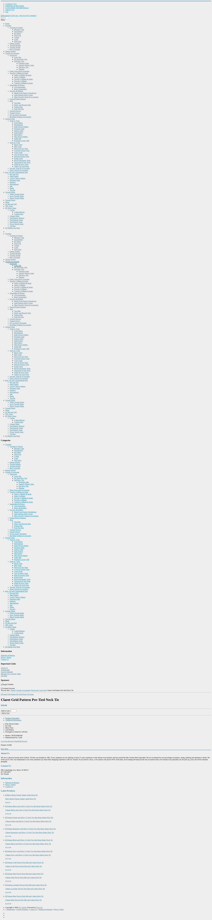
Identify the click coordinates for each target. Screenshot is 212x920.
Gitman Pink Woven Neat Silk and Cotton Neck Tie (23, 877)
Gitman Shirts (14, 216)
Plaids (12, 188)
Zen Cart (39, 907)
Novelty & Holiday (16, 91)
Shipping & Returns (8, 655)
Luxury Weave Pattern (17, 178)
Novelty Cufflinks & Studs (23, 79)
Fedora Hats (18, 107)
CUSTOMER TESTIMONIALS (17, 8)
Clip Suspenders (20, 87)
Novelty (12, 190)
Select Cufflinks (19, 77)
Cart (6, 12)
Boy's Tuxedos (15, 49)
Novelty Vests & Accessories (20, 168)
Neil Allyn (17, 41)
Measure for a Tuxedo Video (11, 674)
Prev (2, 749)
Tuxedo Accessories (12, 53)
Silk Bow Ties (23, 67)
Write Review (22, 741)
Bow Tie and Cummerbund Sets (16, 172)
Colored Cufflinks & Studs (23, 83)
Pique (7, 202)
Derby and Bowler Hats (22, 105)
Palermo (21, 69)
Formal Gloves (15, 113)
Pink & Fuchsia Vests (21, 156)
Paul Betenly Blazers (17, 218)
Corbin (16, 37)
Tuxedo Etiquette (7, 672)
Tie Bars (13, 226)
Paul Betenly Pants (16, 220)
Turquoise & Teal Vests (22, 162)
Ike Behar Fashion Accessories (20, 117)
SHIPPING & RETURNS (14, 6)
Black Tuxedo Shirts (17, 198)
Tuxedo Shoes (10, 200)
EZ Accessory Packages (18, 115)
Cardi (16, 39)
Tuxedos (8, 26)
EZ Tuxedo (22, 907)
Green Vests (18, 153)
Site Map (4, 676)
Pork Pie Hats (19, 109)
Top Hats (17, 103)
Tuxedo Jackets (15, 47)
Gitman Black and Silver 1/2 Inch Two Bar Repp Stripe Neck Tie (28, 844)
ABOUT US (9, 10)
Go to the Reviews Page (9, 741)
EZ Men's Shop (10, 208)
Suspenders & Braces (17, 85)
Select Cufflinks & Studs (22, 75)
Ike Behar (17, 33)
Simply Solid (18, 131)
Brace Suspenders (20, 89)
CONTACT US (11, 4)
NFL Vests (9, 206)
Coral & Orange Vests (21, 151)
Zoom (31, 694)
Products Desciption (12, 718)
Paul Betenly (18, 32)
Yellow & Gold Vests (21, 166)
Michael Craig (19, 30)
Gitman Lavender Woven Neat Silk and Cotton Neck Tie (25, 889)
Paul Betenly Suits (16, 222)
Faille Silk (17, 139)
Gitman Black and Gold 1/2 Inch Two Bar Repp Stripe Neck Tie (27, 810)
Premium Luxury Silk (21, 141)
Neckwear (13, 55)
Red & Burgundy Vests (22, 160)
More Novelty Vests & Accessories (26, 97)
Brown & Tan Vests (21, 149)
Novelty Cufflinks (20, 81)
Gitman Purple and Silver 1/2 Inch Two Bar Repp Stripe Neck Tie (28, 821)
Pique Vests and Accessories (19, 71)
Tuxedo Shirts (10, 192)
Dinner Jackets (15, 43)
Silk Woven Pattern (21, 137)
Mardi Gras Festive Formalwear (25, 93)
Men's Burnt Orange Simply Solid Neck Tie (20, 799)
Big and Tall (14, 174)
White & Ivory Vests (21, 164)
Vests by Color (15, 143)
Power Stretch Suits (16, 224)
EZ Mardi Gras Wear (12, 228)
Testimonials (5, 670)
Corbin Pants (18, 214)
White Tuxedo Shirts (17, 194)
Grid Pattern (18, 123)
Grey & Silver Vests (21, 155)
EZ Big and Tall (11, 204)
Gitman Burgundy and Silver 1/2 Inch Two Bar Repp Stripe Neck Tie (29, 832)
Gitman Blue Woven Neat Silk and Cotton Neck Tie (23, 900)
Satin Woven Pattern (21, 127)
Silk (11, 186)
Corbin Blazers (19, 212)
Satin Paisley (18, 133)
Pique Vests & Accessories (19, 170)
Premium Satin (24, 63)
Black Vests (18, 145)
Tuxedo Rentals (15, 45)
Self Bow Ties (19, 61)
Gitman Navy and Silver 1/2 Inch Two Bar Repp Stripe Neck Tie (28, 855)
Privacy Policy (59, 909)
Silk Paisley (18, 135)
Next (6, 749)
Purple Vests (18, 158)
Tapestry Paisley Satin (26, 65)
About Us (4, 668)
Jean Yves (17, 35)
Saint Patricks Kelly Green (23, 95)
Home (7, 24)
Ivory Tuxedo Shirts (17, 196)
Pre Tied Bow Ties (20, 59)
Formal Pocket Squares (18, 99)
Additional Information (13, 720)
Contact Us (5, 659)
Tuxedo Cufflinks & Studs (19, 73)
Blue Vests (18, 147)
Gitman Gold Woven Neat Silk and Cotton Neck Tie (23, 866)
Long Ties (17, 57)
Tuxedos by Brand (16, 28)
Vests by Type (15, 121)
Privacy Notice (6, 657)
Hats (11, 101)
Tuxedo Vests (10, 119)
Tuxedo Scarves (15, 111)
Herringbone (18, 125)
